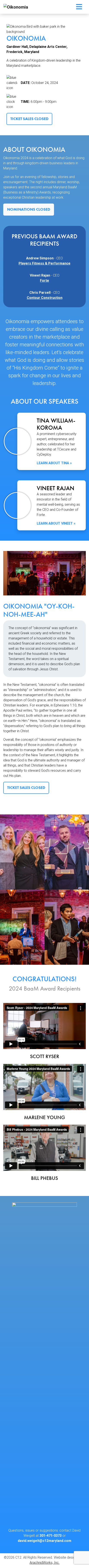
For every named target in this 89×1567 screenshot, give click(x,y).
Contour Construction (44, 298)
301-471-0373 (51, 1536)
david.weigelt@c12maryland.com (44, 1541)
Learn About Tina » (54, 463)
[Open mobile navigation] (79, 7)
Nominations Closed (28, 209)
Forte (44, 280)
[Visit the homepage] (44, 1363)
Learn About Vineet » (56, 523)
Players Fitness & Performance (44, 263)
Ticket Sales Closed (29, 118)
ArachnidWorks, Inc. (45, 1563)
